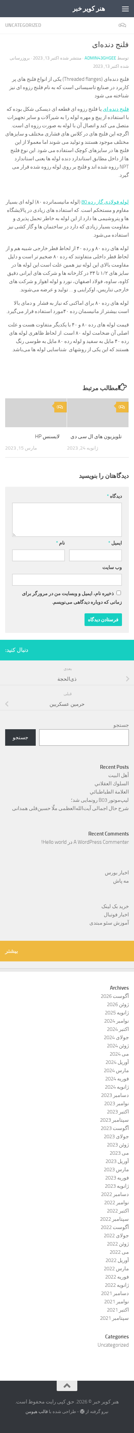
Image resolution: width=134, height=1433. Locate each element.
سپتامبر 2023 (114, 1120)
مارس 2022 (116, 1268)
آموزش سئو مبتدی (109, 923)
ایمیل (115, 543)
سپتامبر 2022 (114, 1219)
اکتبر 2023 (118, 1112)
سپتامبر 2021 (114, 1318)
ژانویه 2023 (117, 1186)
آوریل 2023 (117, 1161)
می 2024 (119, 1054)
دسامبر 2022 (115, 1194)
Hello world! (54, 842)
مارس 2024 (116, 1070)
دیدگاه (114, 496)
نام (60, 543)
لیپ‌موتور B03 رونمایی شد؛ (100, 800)
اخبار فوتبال (116, 915)
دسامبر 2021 (115, 1293)
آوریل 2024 (117, 1062)
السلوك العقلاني (111, 783)
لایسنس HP (47, 436)
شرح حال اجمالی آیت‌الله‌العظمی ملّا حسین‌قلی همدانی (70, 808)
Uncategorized (23, 25)
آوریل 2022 (117, 1260)
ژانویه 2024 (117, 1087)
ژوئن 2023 (118, 1145)
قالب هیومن (36, 1411)
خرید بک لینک (115, 906)
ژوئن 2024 (118, 1046)
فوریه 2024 (117, 1079)
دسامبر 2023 (115, 1095)
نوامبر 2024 (116, 1021)
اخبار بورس (117, 873)
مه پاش (121, 881)
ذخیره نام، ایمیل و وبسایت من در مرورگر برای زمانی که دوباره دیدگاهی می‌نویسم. (72, 598)
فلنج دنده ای (116, 109)
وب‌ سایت (112, 567)
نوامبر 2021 (116, 1302)
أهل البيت (118, 775)
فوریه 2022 (117, 1277)
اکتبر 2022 (118, 1211)
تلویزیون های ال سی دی (96, 436)
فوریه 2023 (117, 1178)
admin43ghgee (100, 58)
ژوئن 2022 (118, 1244)
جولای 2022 (116, 1235)
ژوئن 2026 (118, 1004)
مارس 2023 (116, 1169)
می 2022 (119, 1252)
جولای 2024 (116, 1037)
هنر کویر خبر (88, 8)
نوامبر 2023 (116, 1103)
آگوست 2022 (115, 1227)
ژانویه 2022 (117, 1285)
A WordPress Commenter (101, 842)
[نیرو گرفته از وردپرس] (82, 1411)
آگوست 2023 (115, 1128)
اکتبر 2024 (118, 1029)
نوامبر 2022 (116, 1202)
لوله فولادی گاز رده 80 (105, 202)
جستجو (121, 725)
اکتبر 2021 (118, 1310)
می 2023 (119, 1153)
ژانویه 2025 (117, 1013)
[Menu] (125, 8)
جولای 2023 (116, 1136)
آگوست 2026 (115, 996)
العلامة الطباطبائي (109, 792)
